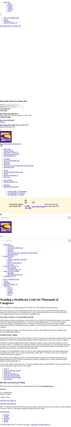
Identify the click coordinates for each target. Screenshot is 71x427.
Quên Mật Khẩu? (5, 108)
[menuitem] (37, 2)
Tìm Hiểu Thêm (4, 411)
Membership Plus (9, 167)
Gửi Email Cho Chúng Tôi (8, 400)
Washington (7, 372)
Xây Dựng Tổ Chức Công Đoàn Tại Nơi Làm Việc (19, 165)
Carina (6, 19)
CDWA (6, 170)
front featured (8, 379)
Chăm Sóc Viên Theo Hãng (12, 375)
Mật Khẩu (3, 107)
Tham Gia (7, 162)
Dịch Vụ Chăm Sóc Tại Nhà (12, 370)
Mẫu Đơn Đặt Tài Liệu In (11, 187)
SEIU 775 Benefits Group (11, 18)
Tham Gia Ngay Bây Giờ (7, 127)
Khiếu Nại (7, 164)
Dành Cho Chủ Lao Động (11, 154)
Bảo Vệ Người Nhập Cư (11, 175)
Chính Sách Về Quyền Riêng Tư (40, 424)
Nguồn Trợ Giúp (8, 151)
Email (1, 105)
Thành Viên (7, 149)
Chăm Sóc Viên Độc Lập (11, 374)
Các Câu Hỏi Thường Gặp (11, 160)
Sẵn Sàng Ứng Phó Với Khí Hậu (13, 172)
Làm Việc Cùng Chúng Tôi (8, 403)
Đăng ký (2, 122)
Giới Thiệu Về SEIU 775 (11, 152)
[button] (0, 14)
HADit (6, 174)
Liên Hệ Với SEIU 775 (10, 23)
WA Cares (7, 177)
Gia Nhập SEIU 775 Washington (17, 191)
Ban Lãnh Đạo (8, 180)
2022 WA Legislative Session (12, 377)
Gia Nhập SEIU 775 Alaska (15, 195)
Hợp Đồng (7, 21)
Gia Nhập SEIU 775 (10, 156)
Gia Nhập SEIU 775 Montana (16, 193)
